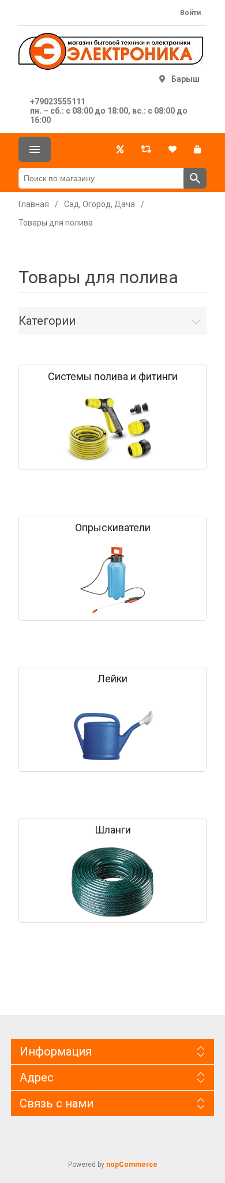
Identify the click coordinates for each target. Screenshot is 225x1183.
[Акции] (120, 149)
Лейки (112, 679)
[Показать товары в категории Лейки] (112, 730)
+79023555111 (57, 101)
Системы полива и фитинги (113, 376)
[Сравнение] (146, 149)
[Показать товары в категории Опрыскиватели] (112, 579)
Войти (190, 13)
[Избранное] (172, 149)
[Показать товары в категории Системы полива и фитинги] (112, 428)
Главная (33, 204)
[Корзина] (197, 149)
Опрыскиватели (113, 528)
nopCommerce (132, 1165)
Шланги (113, 830)
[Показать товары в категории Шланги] (112, 882)
